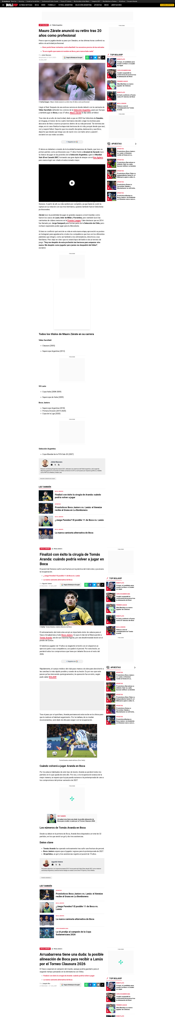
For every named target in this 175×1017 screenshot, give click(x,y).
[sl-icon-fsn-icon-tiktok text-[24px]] (129, 61)
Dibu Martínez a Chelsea (110, 1)
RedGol (87, 72)
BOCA (37, 5)
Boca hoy (21, 1)
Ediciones (44, 67)
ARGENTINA (53, 67)
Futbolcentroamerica (99, 72)
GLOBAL (74, 67)
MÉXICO (82, 67)
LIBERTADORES (116, 5)
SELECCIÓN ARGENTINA (83, 5)
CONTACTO (65, 72)
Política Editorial (81, 85)
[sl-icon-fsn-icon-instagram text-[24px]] (121, 61)
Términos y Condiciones (70, 52)
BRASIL (61, 67)
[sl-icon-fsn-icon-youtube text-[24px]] (133, 61)
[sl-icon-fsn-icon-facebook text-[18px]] (117, 61)
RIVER (43, 5)
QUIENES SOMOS (46, 72)
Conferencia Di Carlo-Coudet (50, 1)
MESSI (106, 5)
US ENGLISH (96, 67)
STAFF (56, 72)
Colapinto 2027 (96, 1)
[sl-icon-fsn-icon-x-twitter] (125, 61)
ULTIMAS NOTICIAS (25, 5)
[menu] (3, 5)
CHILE (68, 67)
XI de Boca (122, 1)
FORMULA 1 (52, 5)
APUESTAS (98, 5)
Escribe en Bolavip (77, 72)
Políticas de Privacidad (66, 85)
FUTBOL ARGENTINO (66, 5)
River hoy (13, 1)
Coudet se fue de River (32, 1)
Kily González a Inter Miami (81, 1)
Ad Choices (92, 85)
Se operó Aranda (132, 1)
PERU (89, 67)
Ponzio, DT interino (66, 1)
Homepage (125, 39)
